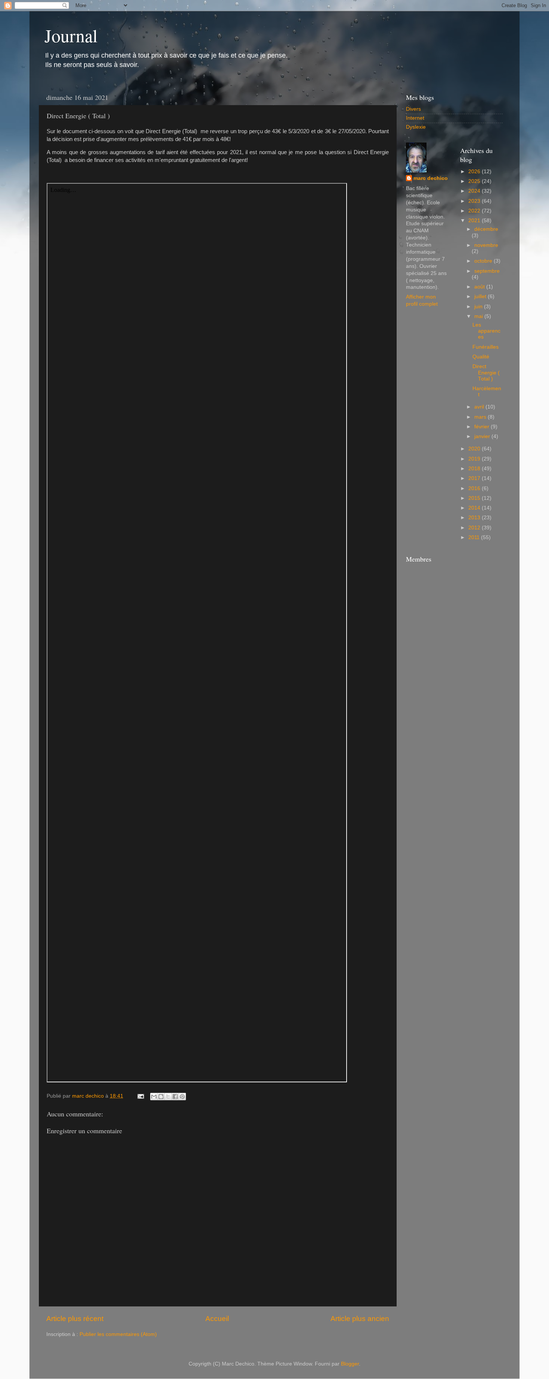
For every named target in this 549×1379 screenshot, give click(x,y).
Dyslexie (416, 127)
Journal (70, 35)
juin (479, 306)
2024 (475, 191)
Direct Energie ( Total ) (486, 372)
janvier (482, 436)
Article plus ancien (360, 1319)
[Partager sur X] (168, 1096)
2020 (475, 449)
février (482, 426)
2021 (475, 220)
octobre (484, 261)
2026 (475, 171)
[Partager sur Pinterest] (182, 1096)
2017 (475, 478)
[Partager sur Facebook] (175, 1096)
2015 (475, 498)
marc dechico (430, 178)
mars (481, 417)
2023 (475, 201)
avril (480, 407)
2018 (475, 468)
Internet (415, 118)
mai (479, 316)
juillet (481, 296)
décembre (486, 229)
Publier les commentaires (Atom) (118, 1334)
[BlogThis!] (161, 1096)
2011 (474, 537)
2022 (475, 211)
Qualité (480, 357)
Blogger (350, 1364)
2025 (475, 181)
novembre (486, 245)
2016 (475, 488)
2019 (475, 459)
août (480, 287)
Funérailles (485, 347)
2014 (475, 508)
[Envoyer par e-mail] (154, 1096)
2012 (475, 527)
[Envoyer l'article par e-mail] (140, 1096)
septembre (487, 271)
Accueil (217, 1319)
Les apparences (486, 331)
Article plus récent (74, 1319)
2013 (475, 517)
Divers (413, 109)
